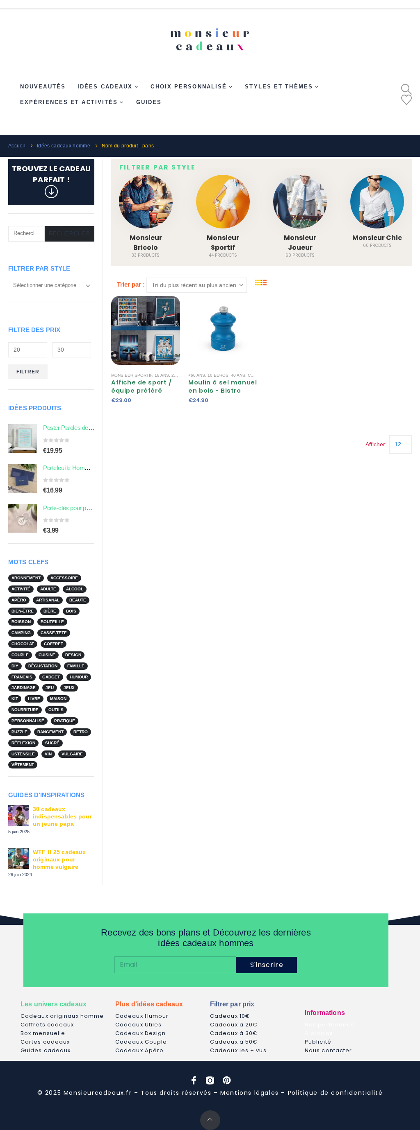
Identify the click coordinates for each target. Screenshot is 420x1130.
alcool (74, 589)
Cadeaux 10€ (230, 1016)
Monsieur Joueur (300, 242)
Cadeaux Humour (142, 1016)
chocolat (22, 644)
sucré (52, 743)
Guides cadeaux (46, 1050)
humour (79, 677)
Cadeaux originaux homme (62, 1016)
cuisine (47, 655)
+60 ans (196, 375)
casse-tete (54, 633)
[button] (406, 89)
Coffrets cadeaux (47, 1024)
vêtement (22, 764)
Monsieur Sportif (223, 242)
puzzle (19, 732)
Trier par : (131, 284)
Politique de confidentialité (335, 1093)
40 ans (238, 375)
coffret (53, 644)
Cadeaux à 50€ (234, 1042)
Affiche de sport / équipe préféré (141, 386)
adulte (48, 589)
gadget (51, 677)
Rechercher (69, 234)
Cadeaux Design (140, 1033)
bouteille (52, 621)
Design (73, 655)
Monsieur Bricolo (146, 242)
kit (14, 698)
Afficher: (376, 444)
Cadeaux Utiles (138, 1024)
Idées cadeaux (105, 87)
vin (48, 754)
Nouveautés (43, 87)
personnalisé (27, 721)
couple (20, 655)
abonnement (26, 578)
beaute (77, 600)
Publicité (318, 1042)
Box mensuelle (43, 1033)
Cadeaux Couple (141, 1042)
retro (80, 732)
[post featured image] (146, 201)
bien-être (22, 611)
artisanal (47, 600)
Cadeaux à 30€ (234, 1033)
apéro (18, 600)
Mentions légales (249, 1093)
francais (21, 677)
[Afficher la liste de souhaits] (406, 100)
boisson (21, 621)
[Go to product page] (22, 438)
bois (71, 611)
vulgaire (72, 754)
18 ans (162, 375)
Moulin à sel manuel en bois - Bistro (222, 386)
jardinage (23, 687)
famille (75, 666)
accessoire (64, 578)
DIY (14, 666)
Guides (149, 102)
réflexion (23, 743)
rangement (50, 732)
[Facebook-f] (193, 1080)
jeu (50, 687)
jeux (69, 687)
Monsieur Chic (377, 237)
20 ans (178, 375)
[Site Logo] (210, 36)
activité (20, 589)
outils (56, 709)
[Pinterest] (226, 1080)
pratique (64, 721)
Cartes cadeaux (45, 1042)
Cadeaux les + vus (238, 1050)
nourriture (25, 709)
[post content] (145, 330)
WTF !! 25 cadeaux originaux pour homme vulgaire (59, 859)
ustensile (23, 754)
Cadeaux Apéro (139, 1050)
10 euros (218, 375)
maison (58, 698)
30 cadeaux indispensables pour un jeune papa (62, 816)
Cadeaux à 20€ (234, 1024)
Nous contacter (328, 1050)
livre (34, 698)
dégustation (42, 666)
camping (21, 633)
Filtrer (28, 372)
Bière (49, 611)
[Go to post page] (18, 815)
